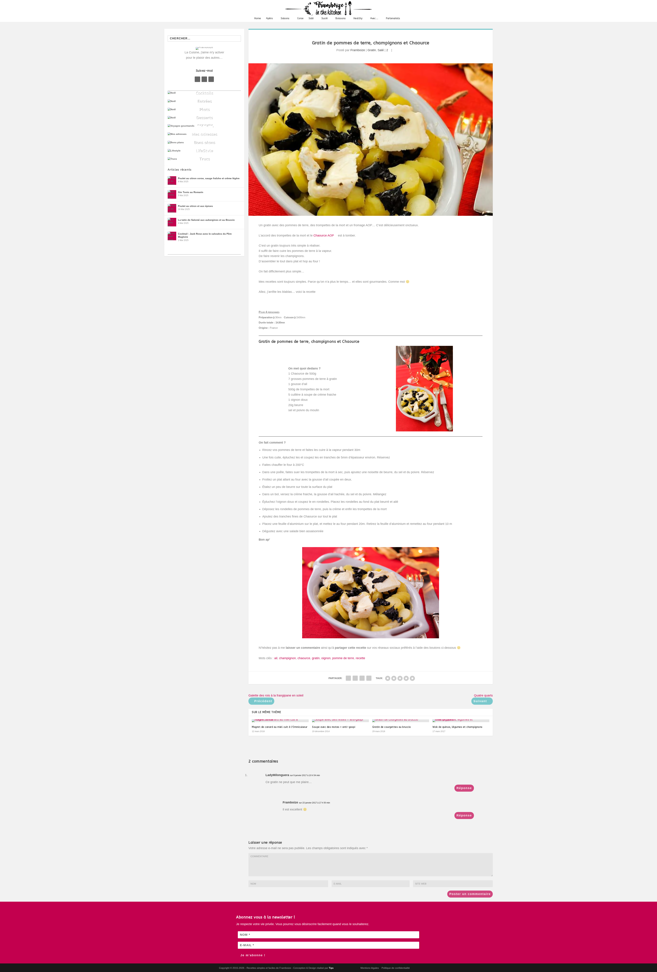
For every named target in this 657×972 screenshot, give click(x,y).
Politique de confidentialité (396, 968)
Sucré (324, 18)
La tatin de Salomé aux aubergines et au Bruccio (206, 220)
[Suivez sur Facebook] (197, 79)
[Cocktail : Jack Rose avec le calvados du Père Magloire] (172, 236)
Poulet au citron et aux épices (195, 206)
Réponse (464, 788)
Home (257, 18)
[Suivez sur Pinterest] (204, 79)
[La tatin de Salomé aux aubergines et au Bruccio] (172, 222)
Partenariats (393, 18)
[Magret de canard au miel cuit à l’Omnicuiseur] (280, 720)
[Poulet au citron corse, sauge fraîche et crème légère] (172, 180)
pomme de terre (343, 658)
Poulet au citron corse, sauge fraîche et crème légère (209, 178)
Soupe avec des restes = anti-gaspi (333, 727)
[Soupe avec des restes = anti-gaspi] (340, 720)
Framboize (357, 50)
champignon (287, 658)
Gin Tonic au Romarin (190, 192)
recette (360, 658)
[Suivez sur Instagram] (211, 79)
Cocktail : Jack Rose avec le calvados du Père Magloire (205, 235)
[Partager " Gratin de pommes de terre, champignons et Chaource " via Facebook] (348, 678)
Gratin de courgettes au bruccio (391, 727)
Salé (311, 18)
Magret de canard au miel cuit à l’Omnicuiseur (279, 727)
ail (275, 658)
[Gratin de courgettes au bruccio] (400, 720)
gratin (316, 658)
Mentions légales (369, 968)
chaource (304, 658)
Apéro (269, 18)
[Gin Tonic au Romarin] (172, 194)
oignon (326, 658)
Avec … (374, 18)
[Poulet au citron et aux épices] (172, 208)
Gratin (372, 50)
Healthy (357, 18)
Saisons (285, 18)
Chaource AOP (324, 235)
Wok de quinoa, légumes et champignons (457, 727)
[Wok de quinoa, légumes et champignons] (461, 720)
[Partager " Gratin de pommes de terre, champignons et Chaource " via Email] (362, 678)
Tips (331, 968)
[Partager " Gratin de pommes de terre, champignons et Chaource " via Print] (368, 678)
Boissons (341, 18)
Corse (300, 18)
